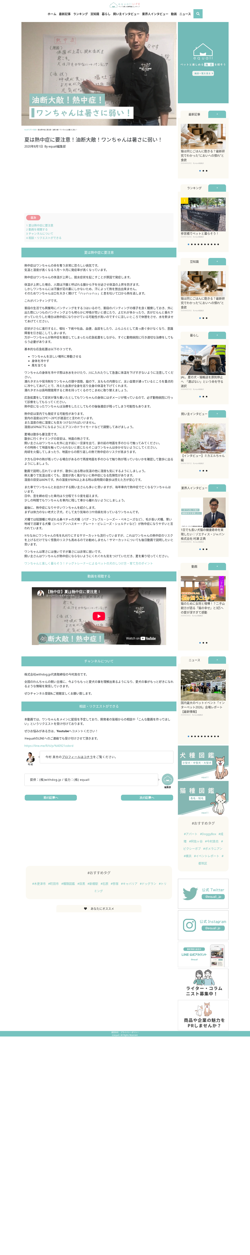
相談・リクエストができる (43, 238)
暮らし (106, 14)
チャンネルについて (39, 233)
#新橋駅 (93, 884)
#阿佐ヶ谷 (196, 841)
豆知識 (94, 14)
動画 (174, 14)
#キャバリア (129, 884)
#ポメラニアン (212, 849)
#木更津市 (39, 884)
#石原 (105, 884)
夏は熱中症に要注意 (39, 225)
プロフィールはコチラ (77, 757)
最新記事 (65, 14)
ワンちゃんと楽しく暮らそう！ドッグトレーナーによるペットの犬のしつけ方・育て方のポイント (88, 563)
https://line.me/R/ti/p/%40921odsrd (48, 746)
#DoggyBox (208, 834)
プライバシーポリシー (130, 1032)
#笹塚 (115, 884)
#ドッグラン (148, 884)
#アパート (191, 834)
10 (218, 244)
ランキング (80, 14)
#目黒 (81, 884)
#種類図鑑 (68, 884)
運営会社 (115, 1032)
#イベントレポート (207, 856)
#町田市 (53, 884)
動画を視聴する (37, 229)
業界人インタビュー (155, 14)
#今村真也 (212, 841)
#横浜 (188, 856)
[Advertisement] (98, 183)
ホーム (52, 14)
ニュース (185, 14)
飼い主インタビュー (126, 14)
